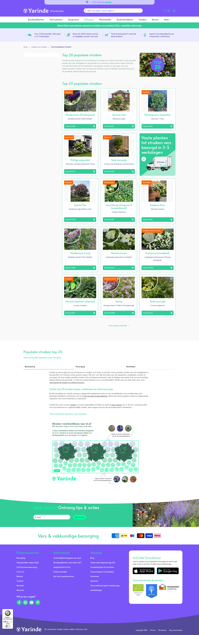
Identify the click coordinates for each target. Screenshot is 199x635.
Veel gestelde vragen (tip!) (28, 562)
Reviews (20, 576)
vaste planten (116, 405)
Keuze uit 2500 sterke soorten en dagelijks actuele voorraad (85, 34)
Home (25, 47)
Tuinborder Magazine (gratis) (102, 562)
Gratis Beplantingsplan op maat (67, 558)
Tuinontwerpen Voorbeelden (102, 571)
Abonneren (79, 517)
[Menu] (11, 610)
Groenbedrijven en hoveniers (102, 567)
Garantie (94, 581)
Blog (92, 558)
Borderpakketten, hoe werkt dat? (67, 562)
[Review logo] (151, 591)
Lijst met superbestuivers (63, 576)
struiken (73, 405)
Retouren (20, 590)
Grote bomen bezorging (27, 567)
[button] (174, 10)
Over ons (20, 571)
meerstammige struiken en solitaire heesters (66, 383)
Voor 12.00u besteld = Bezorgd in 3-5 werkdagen (47, 34)
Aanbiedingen (96, 590)
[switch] (7, 626)
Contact (20, 581)
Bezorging (21, 558)
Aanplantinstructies (61, 567)
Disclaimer (162, 630)
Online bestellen (60, 571)
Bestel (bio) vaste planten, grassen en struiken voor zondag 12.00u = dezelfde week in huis (100, 25)
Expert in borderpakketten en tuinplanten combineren (161, 34)
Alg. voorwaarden (175, 630)
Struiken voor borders (39, 47)
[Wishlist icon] (94, 92)
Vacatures (94, 576)
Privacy (152, 630)
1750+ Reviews (98, 2)
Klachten (20, 585)
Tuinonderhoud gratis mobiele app (105, 585)
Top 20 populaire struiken (61, 47)
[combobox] (113, 10)
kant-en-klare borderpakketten (96, 396)
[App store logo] (144, 570)
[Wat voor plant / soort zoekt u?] (85, 10)
